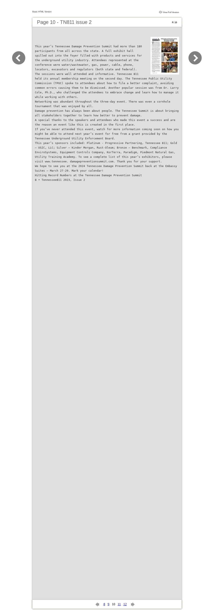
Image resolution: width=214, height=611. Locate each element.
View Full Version (171, 12)
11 (119, 604)
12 (125, 604)
